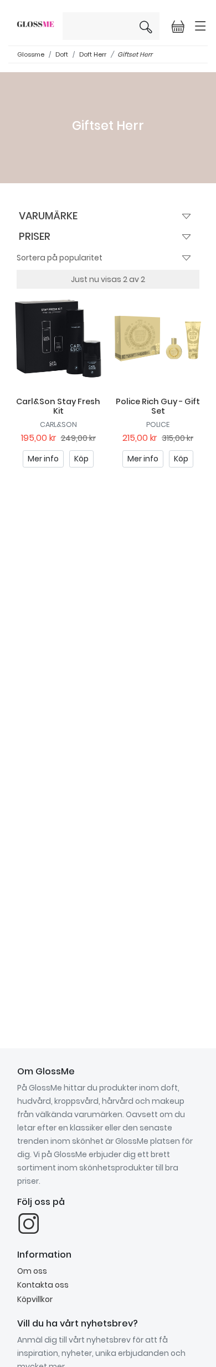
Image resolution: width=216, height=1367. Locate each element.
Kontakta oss (43, 1284)
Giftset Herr (134, 54)
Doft (61, 54)
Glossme (30, 54)
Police (157, 424)
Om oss (32, 1270)
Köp (81, 458)
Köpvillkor (35, 1299)
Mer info (43, 458)
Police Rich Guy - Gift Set (158, 406)
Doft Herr (92, 54)
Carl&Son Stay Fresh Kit (58, 406)
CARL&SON (58, 424)
